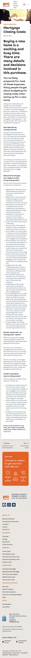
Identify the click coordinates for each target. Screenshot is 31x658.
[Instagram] (9, 505)
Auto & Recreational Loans (11, 557)
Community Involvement (10, 521)
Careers (4, 527)
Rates (4, 600)
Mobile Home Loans (8, 577)
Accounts (6, 533)
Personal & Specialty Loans (11, 559)
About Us (6, 515)
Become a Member (8, 519)
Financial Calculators (9, 592)
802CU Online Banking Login (15, 4)
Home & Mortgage (9, 24)
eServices (5, 586)
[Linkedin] (14, 505)
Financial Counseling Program (12, 594)
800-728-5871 (23, 498)
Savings (4, 539)
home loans (7, 431)
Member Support (8, 589)
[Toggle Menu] (28, 4)
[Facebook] (4, 505)
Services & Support (10, 583)
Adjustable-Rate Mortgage (10, 572)
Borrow (5, 548)
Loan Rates (6, 607)
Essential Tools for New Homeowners (7, 445)
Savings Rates (6, 604)
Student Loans (7, 562)
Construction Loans (8, 580)
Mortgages (6, 565)
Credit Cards (6, 551)
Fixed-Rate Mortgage (9, 569)
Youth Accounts (7, 544)
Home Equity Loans (8, 554)
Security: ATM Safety (25, 445)
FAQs (4, 597)
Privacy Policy (16, 653)
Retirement (6, 542)
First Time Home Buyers (10, 574)
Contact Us (5, 529)
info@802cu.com (14, 622)
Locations (5, 524)
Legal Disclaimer (6, 653)
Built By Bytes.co (13, 654)
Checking (5, 536)
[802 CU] (6, 4)
